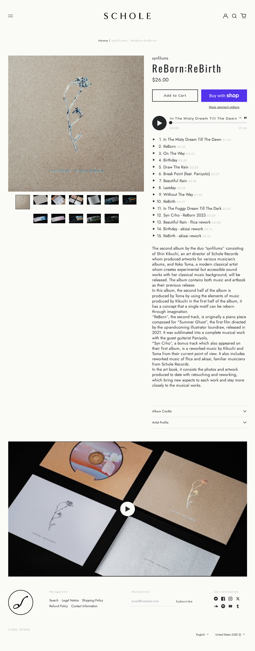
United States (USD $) (228, 635)
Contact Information (84, 606)
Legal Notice (70, 600)
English (201, 635)
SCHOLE (24, 630)
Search (54, 600)
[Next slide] (137, 123)
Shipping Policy (92, 600)
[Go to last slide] (14, 123)
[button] (234, 15)
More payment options (224, 107)
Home (103, 40)
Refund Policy (58, 606)
